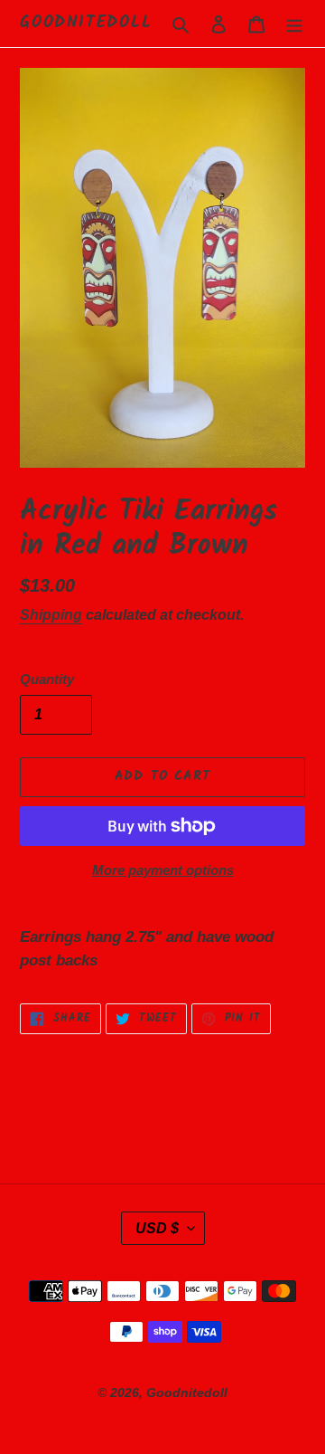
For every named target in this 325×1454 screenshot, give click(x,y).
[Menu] (294, 23)
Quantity (47, 679)
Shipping (51, 614)
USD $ (157, 1228)
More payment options (163, 870)
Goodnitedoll (86, 23)
